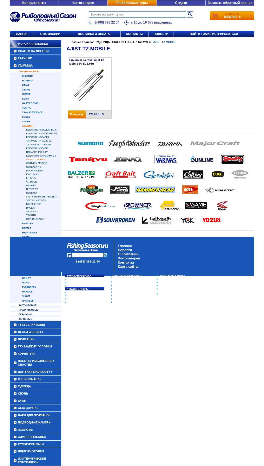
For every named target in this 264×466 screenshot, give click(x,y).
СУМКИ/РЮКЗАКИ (169, 285)
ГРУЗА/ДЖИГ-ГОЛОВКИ (80, 299)
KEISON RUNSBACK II (38, 137)
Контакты (134, 34)
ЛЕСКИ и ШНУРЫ (77, 292)
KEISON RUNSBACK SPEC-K (41, 129)
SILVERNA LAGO (35, 219)
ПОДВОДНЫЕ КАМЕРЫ (172, 276)
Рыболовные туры (132, 3)
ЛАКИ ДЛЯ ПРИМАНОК (126, 302)
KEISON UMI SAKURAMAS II (41, 156)
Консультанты (34, 3)
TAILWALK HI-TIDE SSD (38, 144)
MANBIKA (31, 185)
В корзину (77, 114)
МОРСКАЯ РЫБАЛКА (33, 43)
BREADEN (27, 223)
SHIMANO (27, 76)
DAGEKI (30, 208)
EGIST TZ (31, 178)
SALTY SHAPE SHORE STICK (41, 196)
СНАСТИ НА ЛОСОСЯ (33, 51)
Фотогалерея (83, 3)
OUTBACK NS (33, 167)
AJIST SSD (32, 211)
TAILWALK (27, 126)
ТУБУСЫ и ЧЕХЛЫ (77, 289)
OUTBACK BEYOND (36, 163)
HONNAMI (27, 80)
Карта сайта (128, 267)
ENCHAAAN (32, 174)
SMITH (25, 98)
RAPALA (26, 228)
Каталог (89, 42)
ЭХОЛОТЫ (165, 279)
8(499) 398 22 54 (106, 22)
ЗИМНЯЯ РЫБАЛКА (170, 282)
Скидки (181, 3)
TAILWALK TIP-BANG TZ (39, 141)
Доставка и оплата (94, 34)
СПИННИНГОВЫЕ (29, 71)
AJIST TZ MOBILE (35, 159)
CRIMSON (31, 182)
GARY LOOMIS (30, 103)
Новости (161, 34)
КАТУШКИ (25, 58)
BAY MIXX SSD (33, 204)
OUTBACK (31, 193)
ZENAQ (26, 89)
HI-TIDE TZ (32, 189)
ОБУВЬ (117, 292)
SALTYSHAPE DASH (36, 200)
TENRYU (26, 108)
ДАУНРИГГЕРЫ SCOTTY (126, 282)
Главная (21, 34)
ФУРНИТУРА (74, 302)
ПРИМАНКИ (73, 295)
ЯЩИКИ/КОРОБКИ (169, 289)
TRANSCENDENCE (32, 112)
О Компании (128, 254)
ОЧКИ (116, 295)
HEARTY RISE (29, 232)
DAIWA (25, 85)
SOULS (26, 117)
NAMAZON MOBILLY (37, 152)
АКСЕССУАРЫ (121, 299)
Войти (195, 34)
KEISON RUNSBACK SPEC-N (41, 133)
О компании (50, 34)
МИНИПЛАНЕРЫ (122, 285)
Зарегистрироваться (220, 34)
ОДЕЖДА (118, 289)
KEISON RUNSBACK (37, 148)
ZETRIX (26, 121)
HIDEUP (26, 94)
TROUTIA (31, 215)
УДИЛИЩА (25, 65)
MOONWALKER (34, 170)
